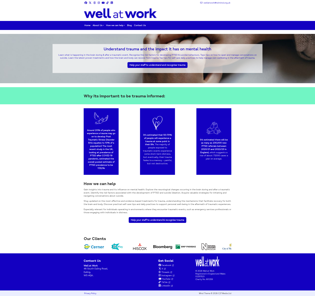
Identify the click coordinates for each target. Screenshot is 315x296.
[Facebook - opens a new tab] (86, 2)
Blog (129, 25)
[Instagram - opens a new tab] (99, 2)
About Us (97, 25)
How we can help (114, 25)
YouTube (166, 279)
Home (87, 25)
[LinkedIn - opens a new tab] (112, 2)
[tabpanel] (157, 58)
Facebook (166, 265)
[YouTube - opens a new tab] (103, 2)
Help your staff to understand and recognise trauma (157, 64)
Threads (165, 272)
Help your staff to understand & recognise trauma (157, 219)
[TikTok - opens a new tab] (107, 2)
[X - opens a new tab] (90, 2)
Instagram (166, 275)
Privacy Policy (90, 293)
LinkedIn (165, 285)
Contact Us (140, 25)
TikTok (164, 282)
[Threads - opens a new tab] (94, 2)
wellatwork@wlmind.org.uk (216, 2)
